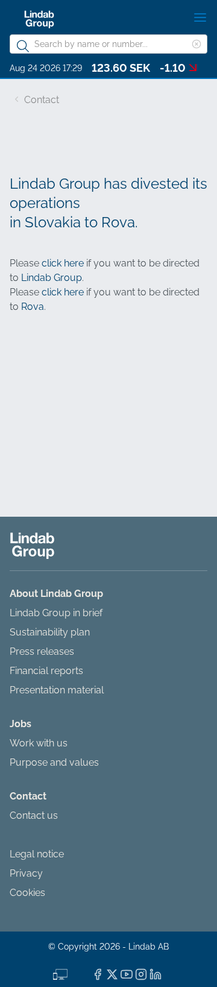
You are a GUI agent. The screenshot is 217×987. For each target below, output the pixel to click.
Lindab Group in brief (56, 613)
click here (63, 263)
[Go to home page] (39, 19)
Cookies (27, 892)
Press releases (42, 651)
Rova (32, 306)
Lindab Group (51, 277)
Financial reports (46, 670)
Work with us (39, 743)
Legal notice (37, 854)
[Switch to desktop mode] (60, 973)
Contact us (34, 815)
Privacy (26, 873)
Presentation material (57, 690)
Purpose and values (54, 762)
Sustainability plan (50, 632)
